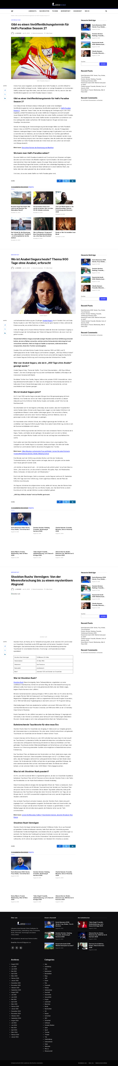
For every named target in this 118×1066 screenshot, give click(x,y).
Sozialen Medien (49, 1025)
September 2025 (16, 990)
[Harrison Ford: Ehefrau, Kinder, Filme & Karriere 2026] (82, 946)
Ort (45, 1011)
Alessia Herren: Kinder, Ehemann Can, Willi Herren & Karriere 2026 (65, 553)
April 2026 (14, 973)
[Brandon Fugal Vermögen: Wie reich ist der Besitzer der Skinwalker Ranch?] (21, 197)
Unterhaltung (15, 20)
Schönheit (47, 1016)
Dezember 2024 (16, 1011)
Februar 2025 (15, 1006)
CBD (46, 978)
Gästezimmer (48, 990)
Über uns (91, 1063)
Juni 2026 (14, 969)
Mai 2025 (13, 999)
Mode (46, 1006)
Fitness (47, 987)
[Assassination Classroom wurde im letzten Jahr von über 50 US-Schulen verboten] (43, 197)
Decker (18, 33)
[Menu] (12, 11)
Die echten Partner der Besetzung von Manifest (38, 147)
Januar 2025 (14, 1008)
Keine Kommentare (38, 33)
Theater (47, 1034)
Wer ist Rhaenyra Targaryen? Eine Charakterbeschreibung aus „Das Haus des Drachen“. (42, 234)
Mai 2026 (14, 971)
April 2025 (14, 1001)
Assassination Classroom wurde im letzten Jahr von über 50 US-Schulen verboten (43, 208)
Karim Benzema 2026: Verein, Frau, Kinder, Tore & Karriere (99, 26)
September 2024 (16, 1018)
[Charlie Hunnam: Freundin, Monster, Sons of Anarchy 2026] (86, 53)
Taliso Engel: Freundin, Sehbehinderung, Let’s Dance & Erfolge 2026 (43, 553)
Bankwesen (48, 971)
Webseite (47, 1046)
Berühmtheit (65, 11)
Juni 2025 (14, 997)
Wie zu (87, 11)
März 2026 (14, 976)
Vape (46, 1044)
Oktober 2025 (15, 987)
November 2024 (16, 1013)
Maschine (47, 1004)
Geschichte (48, 994)
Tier (46, 1037)
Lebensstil (33, 11)
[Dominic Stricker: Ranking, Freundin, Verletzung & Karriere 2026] (86, 36)
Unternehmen (48, 1041)
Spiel (46, 1027)
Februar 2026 (15, 978)
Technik (55, 11)
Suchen (83, 61)
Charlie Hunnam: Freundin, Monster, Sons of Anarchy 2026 (99, 52)
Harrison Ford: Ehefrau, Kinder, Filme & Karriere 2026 (96, 945)
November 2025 (16, 985)
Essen (46, 980)
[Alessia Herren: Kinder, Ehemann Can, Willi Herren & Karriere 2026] (66, 543)
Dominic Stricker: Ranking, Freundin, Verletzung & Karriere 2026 (99, 35)
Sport (46, 1030)
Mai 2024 (14, 1027)
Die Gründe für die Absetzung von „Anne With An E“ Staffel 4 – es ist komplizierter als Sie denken (21, 235)
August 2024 (14, 1020)
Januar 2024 (14, 1037)
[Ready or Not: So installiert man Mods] (66, 223)
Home (12, 15)
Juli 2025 (13, 994)
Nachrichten (44, 11)
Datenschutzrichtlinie (101, 1063)
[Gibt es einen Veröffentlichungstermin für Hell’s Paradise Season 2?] (43, 58)
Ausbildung (48, 966)
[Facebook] (5, 90)
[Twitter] (5, 94)
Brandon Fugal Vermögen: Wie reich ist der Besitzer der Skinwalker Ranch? (20, 208)
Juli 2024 (13, 1023)
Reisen (47, 1013)
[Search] (106, 11)
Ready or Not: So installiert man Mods (65, 233)
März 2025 (14, 1004)
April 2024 (14, 1030)
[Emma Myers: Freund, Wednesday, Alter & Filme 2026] (21, 543)
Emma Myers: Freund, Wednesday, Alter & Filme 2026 (19, 553)
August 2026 (14, 964)
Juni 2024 (14, 1025)
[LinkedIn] (5, 98)
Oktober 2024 (15, 1016)
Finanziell (47, 985)
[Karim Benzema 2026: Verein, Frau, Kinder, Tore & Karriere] (86, 27)
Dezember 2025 (16, 983)
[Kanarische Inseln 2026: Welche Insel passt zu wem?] (86, 44)
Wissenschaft (48, 1051)
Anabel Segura (48, 320)
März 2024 (14, 1032)
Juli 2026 (13, 966)
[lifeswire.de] (59, 4)
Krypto (47, 999)
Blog (46, 976)
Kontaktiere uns (82, 1063)
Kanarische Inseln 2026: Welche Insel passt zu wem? (98, 43)
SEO (46, 1018)
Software (47, 1023)
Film (46, 983)
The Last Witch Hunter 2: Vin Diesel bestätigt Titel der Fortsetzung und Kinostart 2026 (65, 209)
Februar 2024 (15, 1034)
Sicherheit (47, 1020)
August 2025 (14, 992)
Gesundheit (77, 11)
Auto (46, 969)
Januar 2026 (14, 980)
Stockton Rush (18, 682)
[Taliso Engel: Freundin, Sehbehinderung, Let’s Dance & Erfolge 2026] (43, 543)
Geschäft (47, 992)
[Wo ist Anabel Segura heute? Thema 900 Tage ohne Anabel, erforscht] (43, 293)
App (46, 964)
